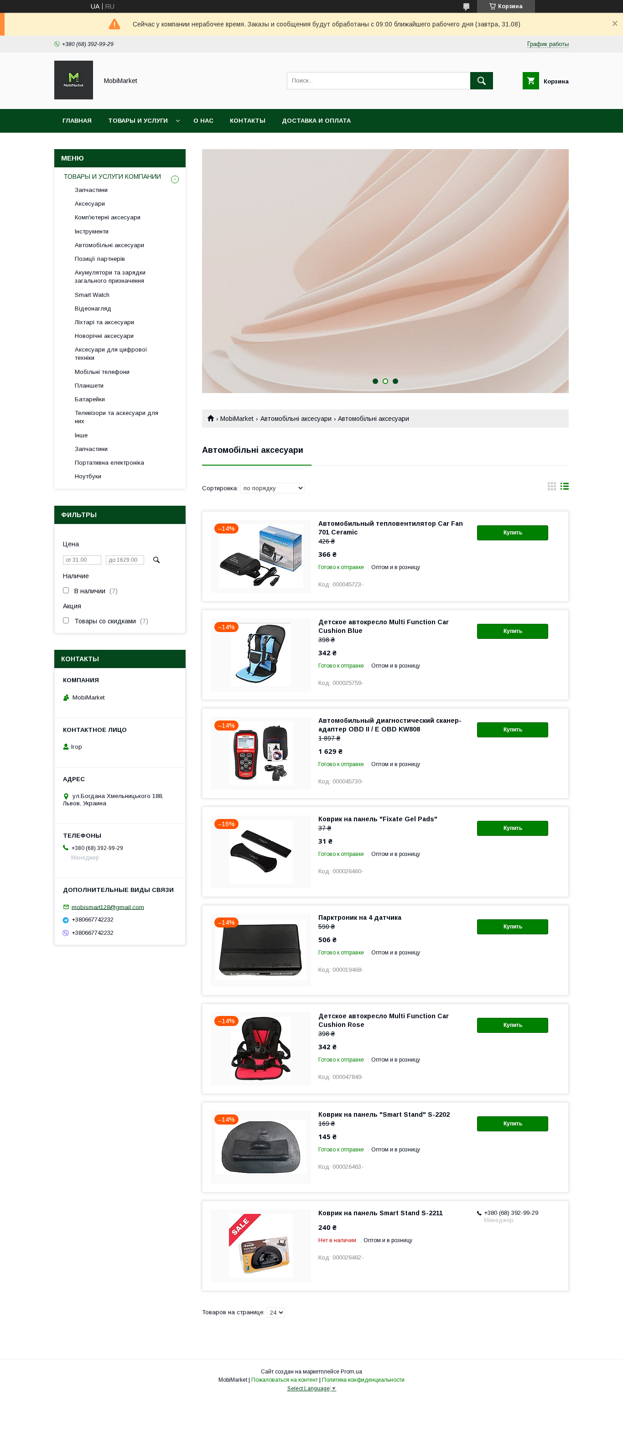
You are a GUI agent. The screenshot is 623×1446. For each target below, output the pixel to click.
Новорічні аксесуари (104, 335)
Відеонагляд (93, 308)
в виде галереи (552, 488)
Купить (513, 532)
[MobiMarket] (73, 97)
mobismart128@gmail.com (108, 906)
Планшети (89, 385)
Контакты (247, 120)
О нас (203, 120)
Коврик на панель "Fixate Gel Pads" (377, 819)
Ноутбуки (88, 476)
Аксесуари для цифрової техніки (111, 353)
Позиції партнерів (100, 258)
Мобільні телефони (102, 371)
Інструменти (92, 231)
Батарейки (90, 399)
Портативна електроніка (109, 462)
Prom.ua (351, 1371)
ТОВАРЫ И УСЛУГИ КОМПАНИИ (112, 176)
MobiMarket (237, 418)
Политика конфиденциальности (363, 1380)
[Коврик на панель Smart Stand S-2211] (261, 1245)
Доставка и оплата (316, 120)
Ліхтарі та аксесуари (104, 322)
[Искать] (481, 80)
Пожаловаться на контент (284, 1380)
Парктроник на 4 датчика (359, 917)
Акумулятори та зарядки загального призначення (110, 276)
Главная (77, 120)
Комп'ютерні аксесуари (107, 217)
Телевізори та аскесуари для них (116, 417)
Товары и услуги (138, 120)
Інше (81, 435)
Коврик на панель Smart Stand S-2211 (380, 1213)
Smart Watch (92, 294)
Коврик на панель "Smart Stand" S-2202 (384, 1114)
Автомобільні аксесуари (296, 418)
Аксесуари (90, 203)
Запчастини (91, 190)
